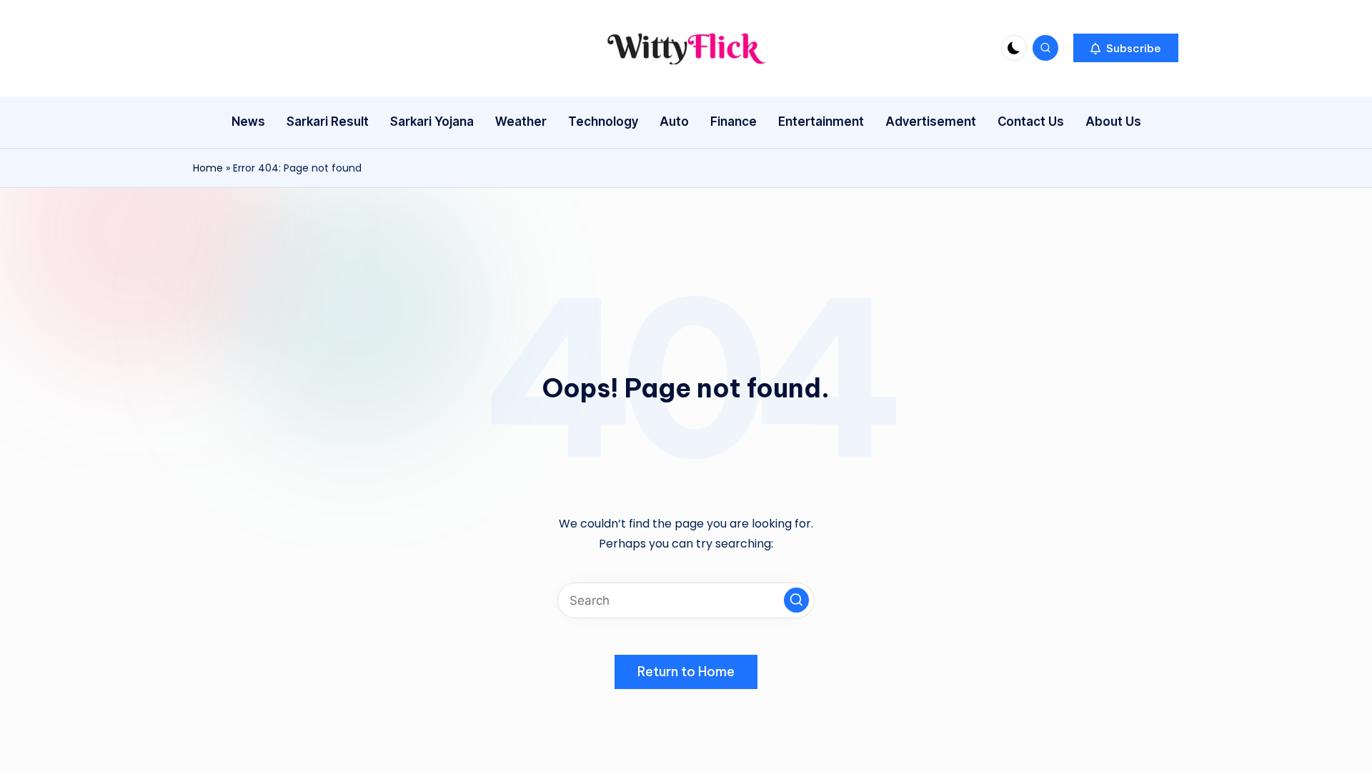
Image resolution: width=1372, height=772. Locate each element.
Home (208, 168)
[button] (1126, 48)
